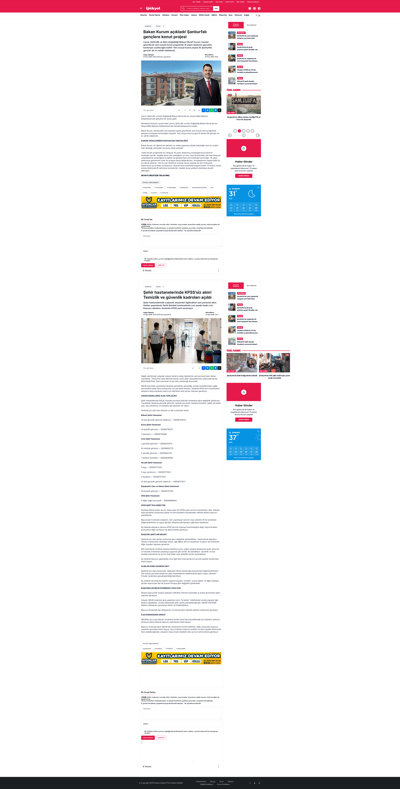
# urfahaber (171, 187)
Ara (216, 8)
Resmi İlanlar (154, 15)
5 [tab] (252, 131)
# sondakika (184, 187)
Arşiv (221, 782)
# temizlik (169, 648)
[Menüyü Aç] (141, 8)
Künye (212, 782)
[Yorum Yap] (190, 110)
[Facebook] (250, 783)
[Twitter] (254, 783)
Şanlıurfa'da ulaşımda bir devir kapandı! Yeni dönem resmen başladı (247, 61)
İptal (153, 692)
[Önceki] (229, 135)
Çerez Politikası (223, 784)
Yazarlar (143, 15)
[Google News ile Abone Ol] (148, 110)
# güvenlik (158, 648)
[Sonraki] (257, 135)
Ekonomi (238, 15)
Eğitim (214, 15)
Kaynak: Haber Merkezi (151, 182)
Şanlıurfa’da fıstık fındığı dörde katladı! (242, 376)
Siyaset (174, 15)
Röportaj (223, 15)
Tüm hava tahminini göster (244, 214)
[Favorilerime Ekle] (185, 110)
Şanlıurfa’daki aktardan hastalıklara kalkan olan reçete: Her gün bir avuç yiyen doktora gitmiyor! (244, 124)
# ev (212, 187)
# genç (145, 193)
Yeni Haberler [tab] (251, 25)
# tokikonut (159, 187)
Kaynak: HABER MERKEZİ (151, 643)
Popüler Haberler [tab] (236, 25)
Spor (231, 15)
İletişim (231, 782)
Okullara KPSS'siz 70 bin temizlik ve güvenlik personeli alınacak (248, 72)
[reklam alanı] (181, 202)
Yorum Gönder (148, 265)
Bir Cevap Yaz (146, 219)
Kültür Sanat (204, 15)
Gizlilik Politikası (206, 784)
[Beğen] (179, 110)
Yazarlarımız (201, 782)
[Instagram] (259, 783)
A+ (195, 110)
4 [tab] (248, 131)
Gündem (165, 15)
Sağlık (246, 15)
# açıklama (164, 193)
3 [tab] (243, 131)
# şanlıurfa (147, 187)
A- (199, 110)
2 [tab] (239, 131)
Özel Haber (184, 15)
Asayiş (194, 15)
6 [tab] (243, 135)
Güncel (240, 55)
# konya (154, 193)
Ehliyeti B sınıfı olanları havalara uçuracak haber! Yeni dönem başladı (247, 84)
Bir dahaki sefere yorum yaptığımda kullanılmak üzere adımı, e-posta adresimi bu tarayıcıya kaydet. (181, 260)
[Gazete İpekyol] (153, 8)
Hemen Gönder (243, 176)
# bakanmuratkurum (199, 187)
